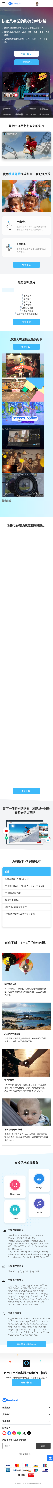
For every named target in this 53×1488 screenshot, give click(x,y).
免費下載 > (26, 346)
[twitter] (24, 1433)
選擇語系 (27, 1454)
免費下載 (25, 54)
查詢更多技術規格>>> (26, 1344)
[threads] (29, 1433)
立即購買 (25, 62)
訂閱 (43, 1446)
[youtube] (4, 1433)
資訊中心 (6, 1414)
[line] (19, 1433)
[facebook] (9, 1433)
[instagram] (14, 1433)
